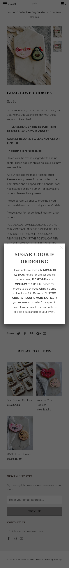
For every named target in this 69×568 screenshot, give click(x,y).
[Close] (61, 247)
